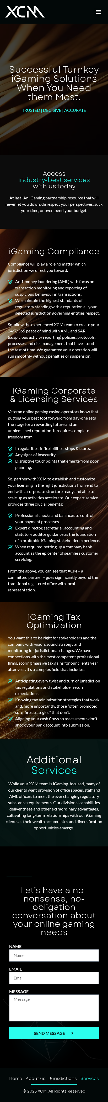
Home (15, 1078)
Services (89, 1078)
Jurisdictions (63, 1078)
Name (15, 946)
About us (35, 1078)
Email (15, 969)
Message (19, 991)
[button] (98, 12)
